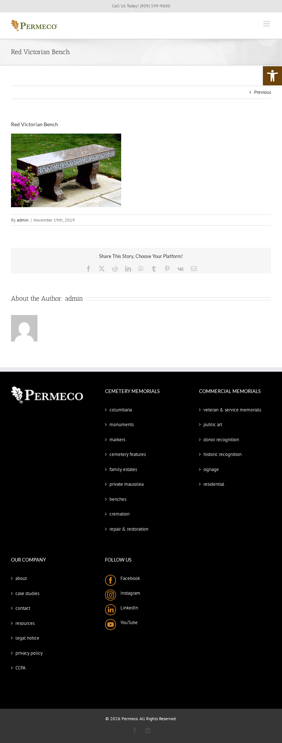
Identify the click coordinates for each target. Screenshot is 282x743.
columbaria (120, 410)
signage (211, 469)
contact (22, 608)
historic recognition (222, 454)
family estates (123, 469)
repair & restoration (128, 529)
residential (213, 484)
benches (117, 499)
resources (25, 623)
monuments (121, 424)
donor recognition (221, 439)
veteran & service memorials (232, 410)
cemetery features (127, 454)
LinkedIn (127, 608)
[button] (272, 75)
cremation (119, 514)
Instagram (128, 593)
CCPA (20, 668)
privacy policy (29, 653)
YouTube (127, 622)
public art (212, 424)
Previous (262, 92)
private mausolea (126, 484)
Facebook (128, 578)
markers (117, 439)
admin (23, 220)
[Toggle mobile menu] (267, 24)
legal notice (27, 638)
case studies (27, 593)
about (21, 578)
